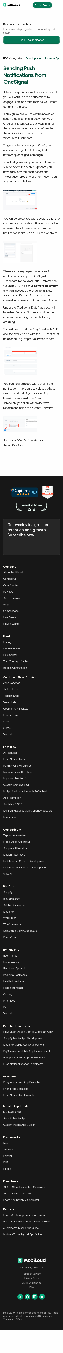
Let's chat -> (44, 1348)
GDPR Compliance (31, 1282)
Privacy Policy (31, 1278)
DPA (31, 1287)
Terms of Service (31, 1273)
